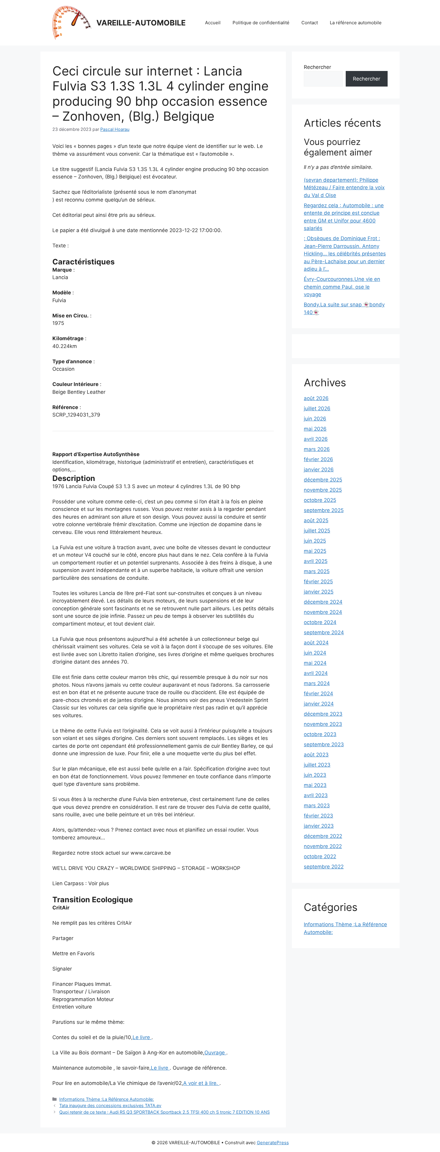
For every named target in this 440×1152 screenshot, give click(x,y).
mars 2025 (317, 571)
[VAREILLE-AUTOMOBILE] (71, 22)
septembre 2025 (324, 510)
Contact (309, 22)
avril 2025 (315, 561)
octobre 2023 (320, 734)
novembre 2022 (323, 846)
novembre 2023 (323, 724)
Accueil (213, 22)
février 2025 (318, 582)
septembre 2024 (324, 632)
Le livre (142, 1037)
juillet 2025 (317, 531)
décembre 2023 (323, 714)
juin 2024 (315, 653)
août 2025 (316, 520)
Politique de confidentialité (261, 22)
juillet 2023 (317, 765)
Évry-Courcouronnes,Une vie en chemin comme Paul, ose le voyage (342, 286)
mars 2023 (317, 806)
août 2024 (316, 643)
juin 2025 (315, 541)
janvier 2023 (319, 826)
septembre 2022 (324, 867)
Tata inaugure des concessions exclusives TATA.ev (110, 1105)
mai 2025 (315, 551)
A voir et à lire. (201, 1083)
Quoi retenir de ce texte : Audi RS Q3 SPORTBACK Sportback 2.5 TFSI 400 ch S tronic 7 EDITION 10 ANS (164, 1112)
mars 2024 (317, 683)
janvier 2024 (319, 704)
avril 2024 (316, 673)
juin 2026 (315, 419)
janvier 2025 (318, 592)
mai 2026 (315, 429)
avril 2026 (316, 439)
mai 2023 (315, 785)
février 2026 (318, 459)
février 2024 (318, 694)
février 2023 (318, 816)
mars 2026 (317, 449)
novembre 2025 (323, 490)
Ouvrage (215, 1053)
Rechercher (317, 67)
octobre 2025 (320, 500)
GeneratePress (273, 1142)
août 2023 (316, 755)
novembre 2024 (323, 612)
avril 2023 (316, 795)
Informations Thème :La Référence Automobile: (106, 1099)
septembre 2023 (324, 744)
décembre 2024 (323, 602)
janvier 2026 (319, 470)
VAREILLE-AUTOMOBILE (141, 22)
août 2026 (316, 398)
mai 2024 (315, 663)
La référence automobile (356, 22)
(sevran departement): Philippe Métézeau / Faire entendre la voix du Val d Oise (344, 187)
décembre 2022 (323, 836)
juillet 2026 (317, 408)
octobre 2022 (320, 856)
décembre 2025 (323, 480)
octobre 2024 (320, 622)
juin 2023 (315, 775)
